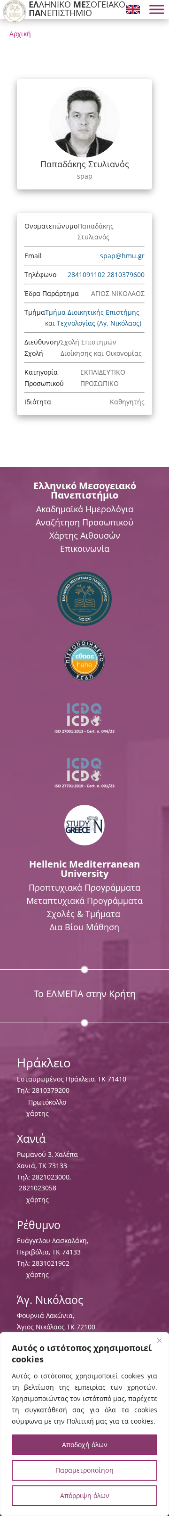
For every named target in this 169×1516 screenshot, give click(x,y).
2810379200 (50, 1090)
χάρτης (37, 1113)
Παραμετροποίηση (84, 1470)
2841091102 (87, 274)
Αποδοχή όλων (85, 1444)
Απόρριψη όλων (84, 1495)
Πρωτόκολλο (47, 1102)
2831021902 (50, 1263)
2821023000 (50, 1176)
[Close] (159, 1340)
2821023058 (36, 1187)
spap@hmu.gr (122, 255)
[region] (84, 1424)
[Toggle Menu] (156, 9)
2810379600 (126, 274)
